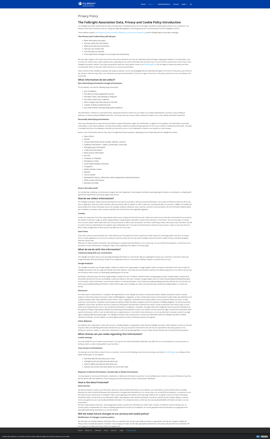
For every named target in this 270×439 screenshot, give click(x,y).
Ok (258, 436)
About (150, 4)
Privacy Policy (131, 430)
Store (106, 430)
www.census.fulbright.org (136, 32)
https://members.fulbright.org (117, 32)
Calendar (98, 430)
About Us (88, 430)
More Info (264, 436)
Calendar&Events (164, 4)
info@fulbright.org (150, 64)
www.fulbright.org (100, 32)
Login (184, 4)
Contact (176, 4)
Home (143, 4)
